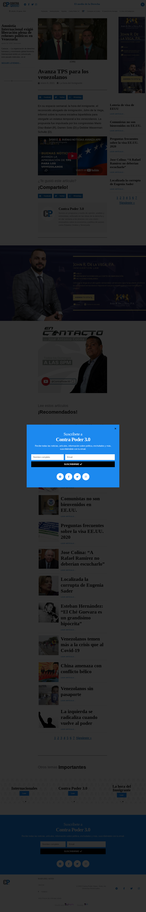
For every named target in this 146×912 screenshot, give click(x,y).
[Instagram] (85, 476)
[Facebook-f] (68, 476)
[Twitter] (77, 476)
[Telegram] (60, 476)
